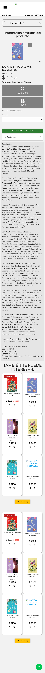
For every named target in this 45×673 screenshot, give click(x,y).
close (39, 22)
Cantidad (5, 115)
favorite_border (39, 61)
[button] (30, 45)
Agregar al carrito (22, 131)
